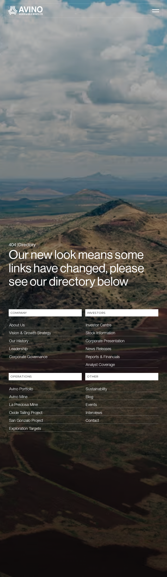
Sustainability (96, 388)
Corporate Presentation (105, 340)
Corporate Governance (28, 356)
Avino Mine (18, 396)
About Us (17, 325)
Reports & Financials (103, 356)
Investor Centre (98, 325)
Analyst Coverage (100, 364)
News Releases (98, 348)
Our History (18, 340)
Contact (92, 420)
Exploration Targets (25, 428)
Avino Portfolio (21, 388)
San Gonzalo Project (26, 420)
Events (91, 404)
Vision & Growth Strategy (30, 332)
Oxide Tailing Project (25, 412)
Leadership (18, 348)
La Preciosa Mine (23, 404)
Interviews (94, 412)
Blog (89, 396)
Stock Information (100, 332)
